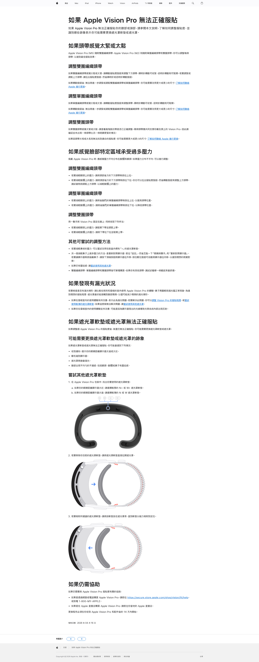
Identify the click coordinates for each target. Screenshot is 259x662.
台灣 (201, 656)
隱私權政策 (97, 656)
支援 (65, 647)
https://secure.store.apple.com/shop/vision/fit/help (157, 597)
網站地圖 (127, 656)
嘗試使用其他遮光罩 (101, 265)
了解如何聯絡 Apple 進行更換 (162, 138)
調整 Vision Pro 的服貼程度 (166, 300)
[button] (193, 3)
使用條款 (107, 656)
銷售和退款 (117, 656)
